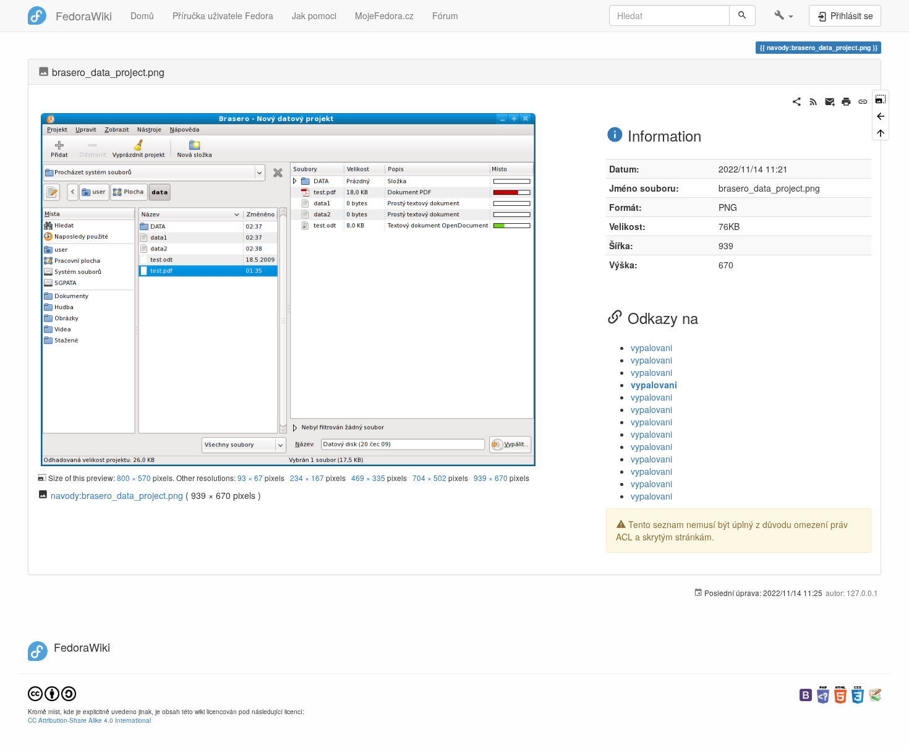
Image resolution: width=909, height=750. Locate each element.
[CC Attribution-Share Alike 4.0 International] (52, 692)
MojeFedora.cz (384, 15)
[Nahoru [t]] (881, 132)
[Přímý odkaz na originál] (881, 98)
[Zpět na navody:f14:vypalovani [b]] (881, 114)
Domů (142, 15)
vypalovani (651, 347)
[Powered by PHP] (823, 693)
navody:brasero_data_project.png (117, 495)
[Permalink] (863, 100)
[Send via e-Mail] (830, 100)
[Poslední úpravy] (813, 100)
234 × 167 (307, 477)
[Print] (846, 100)
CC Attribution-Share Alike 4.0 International (89, 720)
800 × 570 (134, 477)
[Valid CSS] (857, 693)
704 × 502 (429, 477)
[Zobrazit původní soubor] (288, 288)
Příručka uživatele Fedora (223, 15)
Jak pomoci (314, 15)
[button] (784, 15)
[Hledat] (742, 15)
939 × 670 (491, 477)
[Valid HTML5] (840, 693)
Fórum (445, 15)
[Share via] (797, 100)
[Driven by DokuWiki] (875, 693)
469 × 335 (368, 477)
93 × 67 (250, 477)
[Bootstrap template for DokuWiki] (806, 693)
